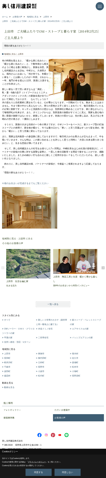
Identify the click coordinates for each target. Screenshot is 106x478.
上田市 (7, 353)
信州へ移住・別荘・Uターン (17, 342)
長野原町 (76, 375)
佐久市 (75, 358)
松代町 (41, 375)
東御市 (41, 353)
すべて (7, 320)
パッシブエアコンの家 (82, 337)
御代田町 (42, 358)
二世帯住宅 (43, 337)
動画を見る (9, 387)
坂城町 (75, 362)
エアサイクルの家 (80, 329)
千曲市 (7, 367)
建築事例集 (8, 417)
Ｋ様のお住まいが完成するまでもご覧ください (25, 183)
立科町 (41, 362)
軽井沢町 (8, 362)
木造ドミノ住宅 (45, 329)
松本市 (75, 367)
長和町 (7, 358)
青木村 (75, 353)
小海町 (75, 371)
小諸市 (41, 371)
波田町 (7, 371)
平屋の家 (8, 337)
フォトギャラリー (12, 410)
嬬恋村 (7, 375)
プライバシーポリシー (37, 462)
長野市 (41, 367)
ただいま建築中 (62, 410)
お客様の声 (59, 417)
